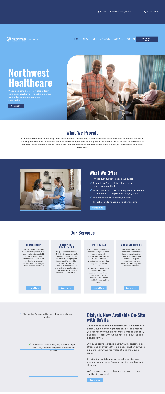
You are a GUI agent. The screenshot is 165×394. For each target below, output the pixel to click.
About (86, 38)
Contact (131, 38)
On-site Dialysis (101, 38)
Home (77, 38)
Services (118, 38)
